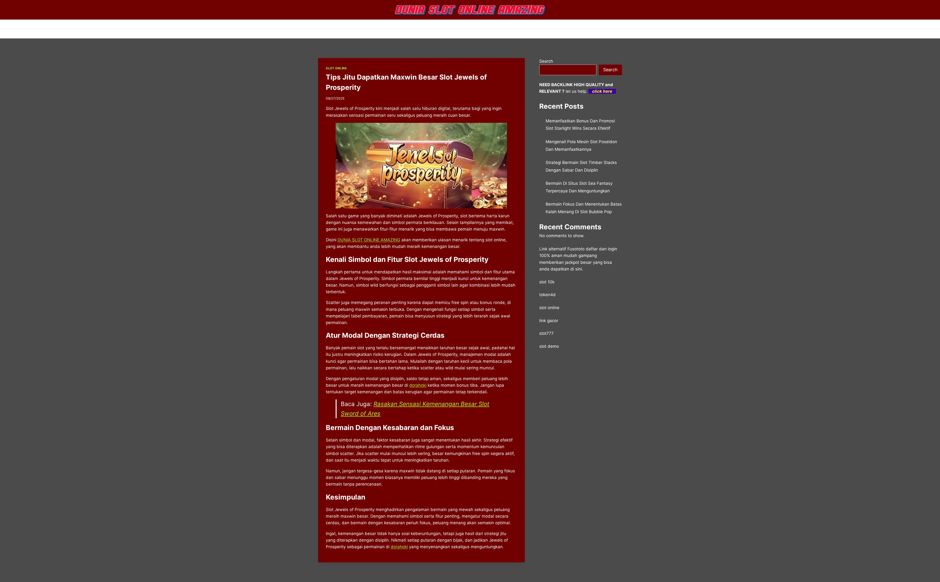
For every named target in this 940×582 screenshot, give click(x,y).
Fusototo (576, 248)
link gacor (548, 320)
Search (546, 61)
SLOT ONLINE (336, 68)
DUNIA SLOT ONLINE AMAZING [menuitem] (369, 239)
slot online (549, 307)
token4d (547, 294)
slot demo (549, 346)
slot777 (546, 333)
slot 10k (546, 281)
